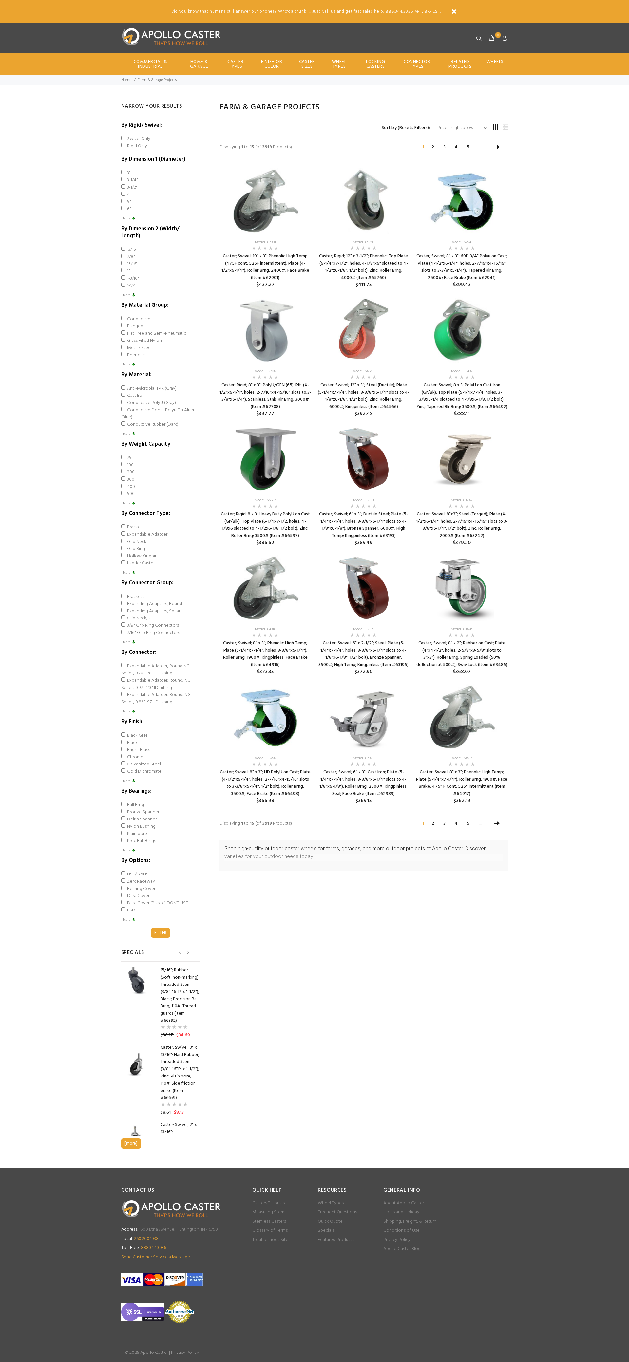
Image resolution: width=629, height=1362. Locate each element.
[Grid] (495, 128)
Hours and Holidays (402, 1212)
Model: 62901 (265, 242)
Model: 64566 (363, 371)
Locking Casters (375, 64)
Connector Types (417, 64)
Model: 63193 (363, 500)
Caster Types (235, 64)
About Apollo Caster (403, 1203)
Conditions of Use (401, 1230)
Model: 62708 (265, 371)
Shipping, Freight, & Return (409, 1221)
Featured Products (336, 1239)
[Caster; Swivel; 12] (363, 330)
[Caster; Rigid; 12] (364, 201)
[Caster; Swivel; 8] (462, 201)
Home (126, 80)
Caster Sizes (307, 64)
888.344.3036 (143, 1248)
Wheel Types (339, 64)
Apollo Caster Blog (402, 1249)
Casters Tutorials (268, 1203)
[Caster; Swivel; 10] (265, 201)
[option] (160, 999)
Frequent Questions (337, 1212)
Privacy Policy (396, 1239)
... (480, 147)
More (126, 218)
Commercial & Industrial (150, 64)
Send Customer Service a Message (155, 1257)
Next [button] (187, 952)
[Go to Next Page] (497, 147)
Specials (326, 1230)
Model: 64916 (265, 629)
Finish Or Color (271, 64)
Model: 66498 (265, 758)
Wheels (495, 61)
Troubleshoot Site (270, 1239)
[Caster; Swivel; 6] (363, 459)
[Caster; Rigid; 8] (265, 330)
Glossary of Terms (270, 1230)
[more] (130, 1143)
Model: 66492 (462, 371)
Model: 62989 (363, 758)
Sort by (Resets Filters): (406, 128)
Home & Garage (199, 64)
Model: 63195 (363, 629)
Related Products (459, 64)
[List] (505, 128)
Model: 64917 (461, 758)
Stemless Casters (269, 1221)
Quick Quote (330, 1221)
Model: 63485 (462, 629)
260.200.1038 (140, 1238)
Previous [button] (179, 952)
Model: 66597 (265, 500)
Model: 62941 (461, 242)
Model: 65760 (363, 242)
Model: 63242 (462, 500)
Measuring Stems (269, 1212)
